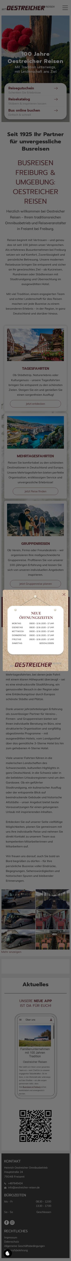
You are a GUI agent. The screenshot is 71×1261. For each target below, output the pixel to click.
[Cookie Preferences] (8, 1253)
